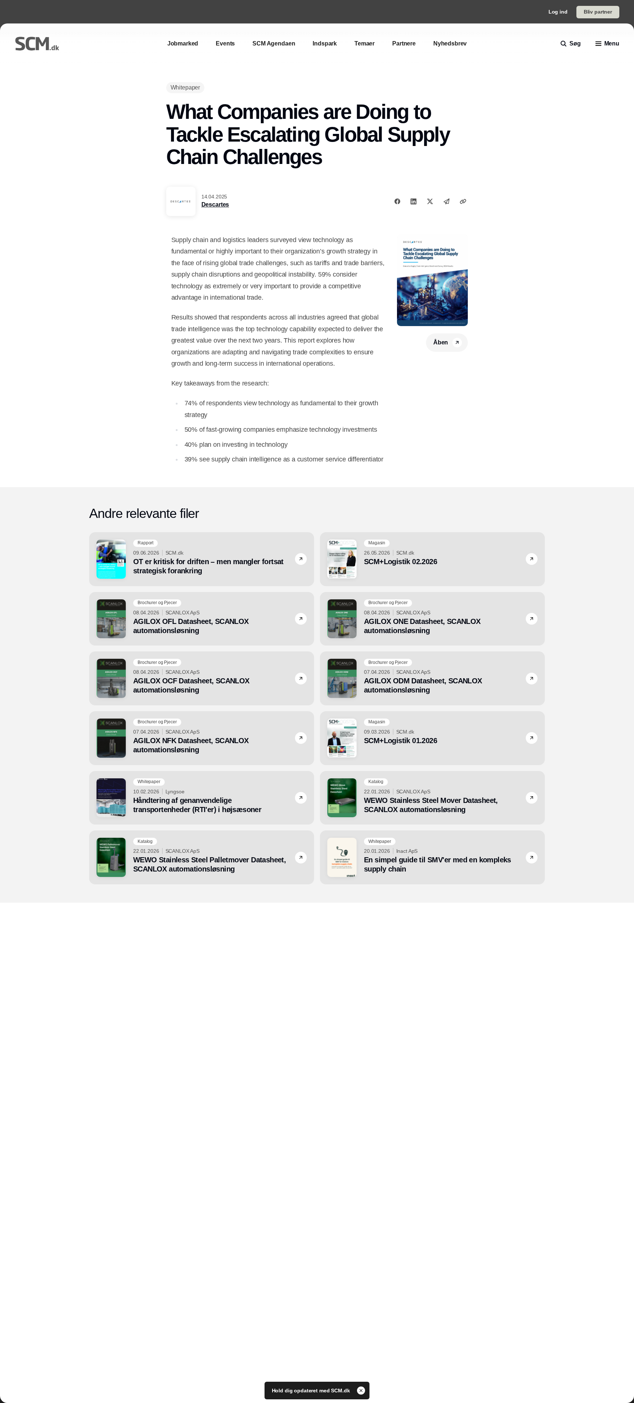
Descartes (215, 204)
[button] (301, 559)
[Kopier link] (463, 201)
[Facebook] (397, 201)
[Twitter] (430, 201)
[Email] (446, 201)
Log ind (558, 12)
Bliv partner (598, 12)
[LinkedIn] (413, 201)
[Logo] (37, 43)
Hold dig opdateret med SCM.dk (311, 1390)
